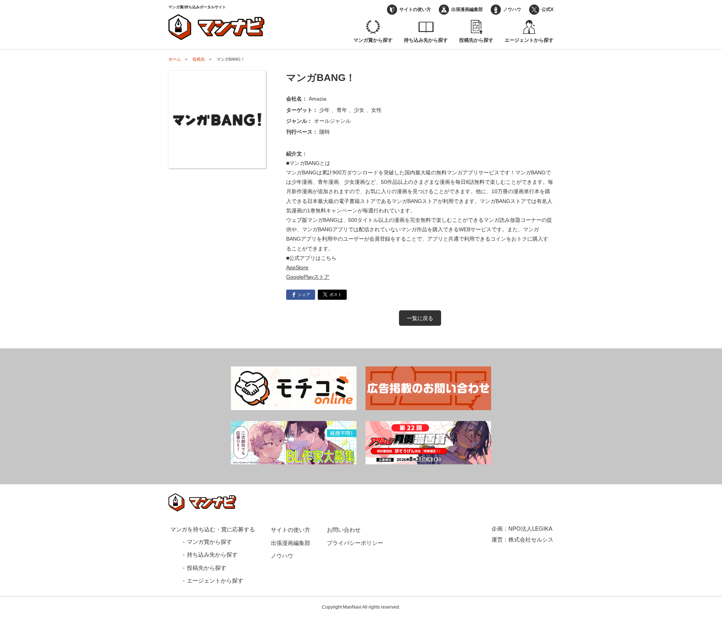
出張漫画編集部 (467, 9)
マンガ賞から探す (373, 40)
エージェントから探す (529, 40)
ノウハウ (512, 9)
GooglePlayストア (307, 277)
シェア (304, 294)
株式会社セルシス (531, 539)
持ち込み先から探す (426, 40)
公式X (548, 9)
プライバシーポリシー (355, 543)
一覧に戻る (420, 318)
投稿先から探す (476, 40)
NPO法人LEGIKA (530, 528)
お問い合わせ (344, 529)
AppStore (297, 267)
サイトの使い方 (415, 9)
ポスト (335, 294)
